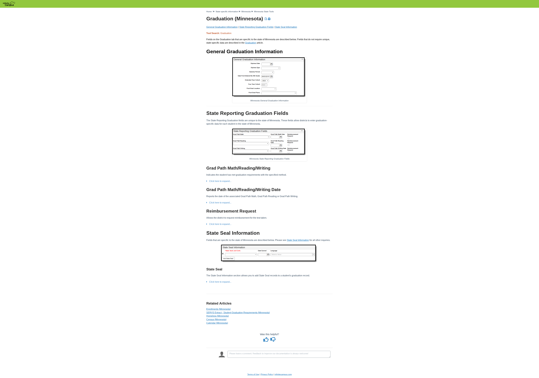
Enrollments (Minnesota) (218, 309)
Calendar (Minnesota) (217, 323)
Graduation (250, 43)
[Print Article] (269, 19)
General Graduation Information (222, 27)
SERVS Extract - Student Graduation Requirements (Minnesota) (238, 312)
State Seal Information (286, 27)
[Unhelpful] (273, 340)
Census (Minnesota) (216, 319)
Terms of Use (253, 374)
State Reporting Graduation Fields (256, 27)
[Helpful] (266, 340)
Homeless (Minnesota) (217, 316)
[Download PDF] (266, 19)
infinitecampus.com (283, 374)
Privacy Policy (267, 374)
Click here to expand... (220, 181)
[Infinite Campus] (10, 2)
